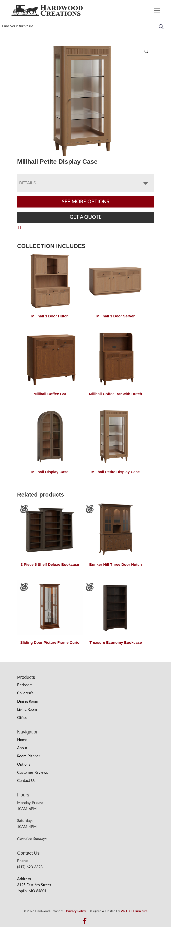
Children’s (25, 693)
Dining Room (27, 701)
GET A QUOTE (86, 217)
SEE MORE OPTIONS (85, 201)
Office (22, 718)
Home (22, 740)
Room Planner (28, 756)
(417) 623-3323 (30, 867)
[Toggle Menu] (157, 10)
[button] (146, 51)
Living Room (27, 710)
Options (23, 764)
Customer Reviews (32, 773)
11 (19, 228)
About (22, 748)
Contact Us (26, 781)
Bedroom (25, 685)
